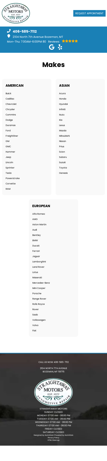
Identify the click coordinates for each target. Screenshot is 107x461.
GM (7, 141)
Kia (60, 120)
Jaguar (36, 256)
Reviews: (51, 42)
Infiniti (62, 109)
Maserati (37, 277)
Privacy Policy (53, 437)
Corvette (11, 183)
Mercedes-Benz (41, 282)
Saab (35, 314)
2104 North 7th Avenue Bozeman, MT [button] (38, 37)
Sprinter (10, 167)
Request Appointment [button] (89, 13)
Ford (8, 130)
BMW (35, 240)
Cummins (11, 114)
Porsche (36, 293)
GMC (8, 146)
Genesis (63, 173)
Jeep (8, 157)
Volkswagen (39, 320)
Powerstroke (13, 178)
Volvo (35, 325)
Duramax (11, 125)
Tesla (8, 173)
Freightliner (12, 135)
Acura (62, 93)
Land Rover (38, 267)
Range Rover (39, 298)
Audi (34, 229)
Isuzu (61, 114)
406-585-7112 (61, 362)
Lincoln (9, 162)
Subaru (63, 157)
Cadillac (10, 98)
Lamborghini (39, 261)
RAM (8, 189)
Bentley (36, 235)
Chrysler (10, 109)
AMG (35, 219)
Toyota (63, 167)
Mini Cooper (38, 288)
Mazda (62, 130)
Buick (8, 93)
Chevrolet (11, 104)
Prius (61, 146)
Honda (62, 98)
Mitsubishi (64, 135)
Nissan (62, 141)
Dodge (9, 120)
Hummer (10, 151)
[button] (51, 47)
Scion (62, 151)
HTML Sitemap (53, 440)
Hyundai (63, 104)
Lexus (62, 125)
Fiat (34, 330)
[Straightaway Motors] (15, 13)
